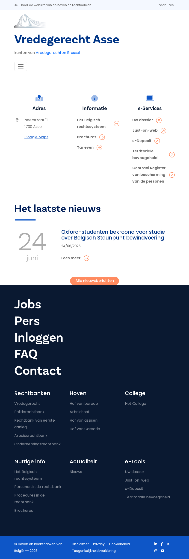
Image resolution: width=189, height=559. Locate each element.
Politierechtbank (29, 411)
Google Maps (36, 137)
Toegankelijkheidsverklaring (94, 550)
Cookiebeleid (119, 544)
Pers (27, 321)
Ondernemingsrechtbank (37, 444)
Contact (37, 371)
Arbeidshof (79, 411)
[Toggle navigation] (20, 66)
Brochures (165, 5)
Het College (135, 403)
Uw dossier (134, 471)
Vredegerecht (27, 403)
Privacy (99, 544)
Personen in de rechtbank (37, 486)
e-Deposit (134, 488)
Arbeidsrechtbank (30, 435)
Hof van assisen (83, 420)
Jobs (27, 304)
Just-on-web (137, 480)
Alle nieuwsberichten (94, 280)
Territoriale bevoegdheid (147, 497)
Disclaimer (80, 544)
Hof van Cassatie (85, 429)
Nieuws (76, 471)
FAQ (26, 354)
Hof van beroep (84, 403)
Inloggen (38, 337)
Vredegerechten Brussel (58, 52)
